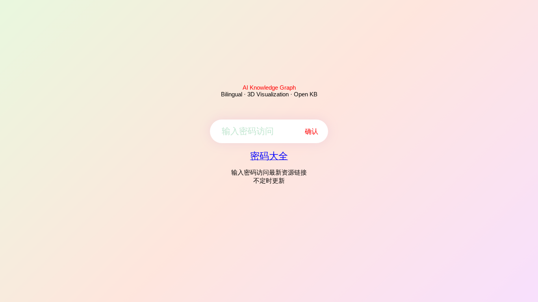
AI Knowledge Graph (269, 87)
